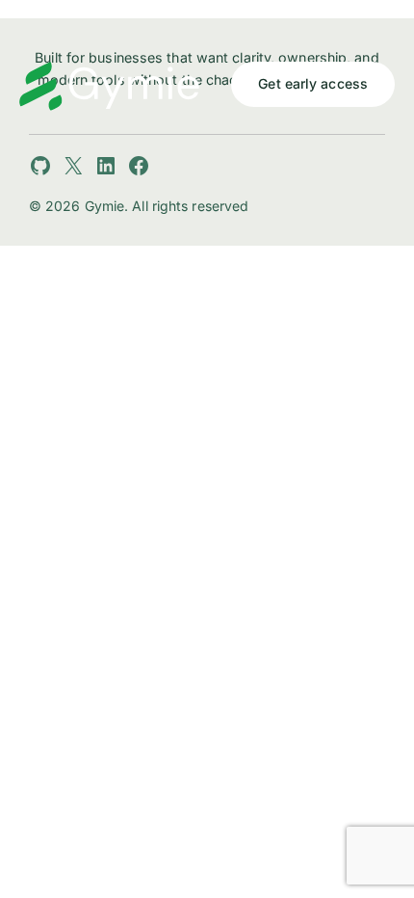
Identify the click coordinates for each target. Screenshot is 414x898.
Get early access (313, 83)
